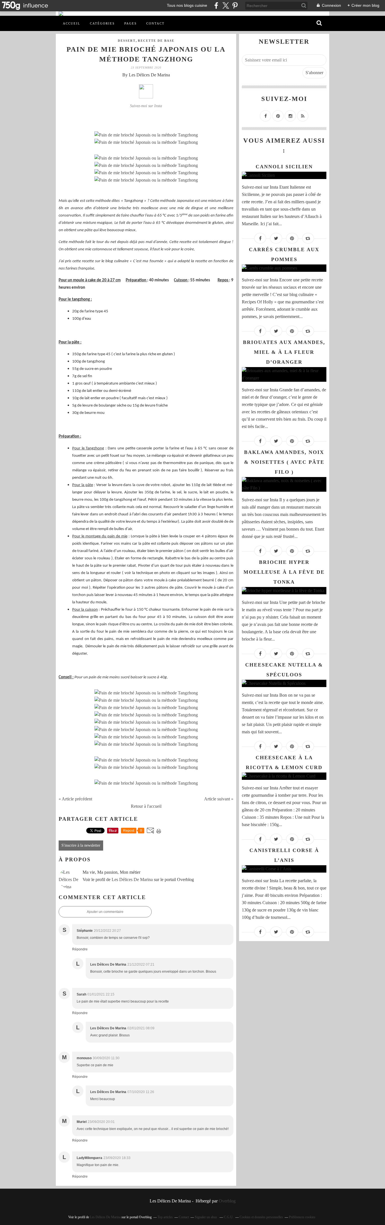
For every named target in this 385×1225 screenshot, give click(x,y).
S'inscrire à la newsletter (80, 845)
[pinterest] (234, 5)
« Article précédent (75, 798)
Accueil (71, 23)
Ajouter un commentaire (105, 912)
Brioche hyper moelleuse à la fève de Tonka (284, 572)
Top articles (165, 1217)
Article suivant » (218, 798)
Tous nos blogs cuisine (187, 5)
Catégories (102, 23)
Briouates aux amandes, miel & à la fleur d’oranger (284, 352)
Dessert (127, 40)
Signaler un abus (206, 1217)
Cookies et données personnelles (261, 1217)
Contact (155, 23)
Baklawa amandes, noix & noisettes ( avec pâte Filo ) (284, 462)
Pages (130, 23)
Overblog (227, 1200)
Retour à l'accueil (146, 806)
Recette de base (156, 40)
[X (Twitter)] (225, 5)
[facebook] (216, 5)
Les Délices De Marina (132, 879)
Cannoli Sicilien (284, 166)
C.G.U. (229, 1217)
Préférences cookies (302, 1217)
